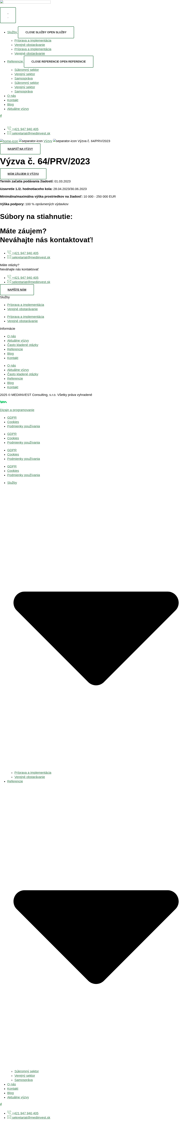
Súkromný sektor (26, 70)
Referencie (15, 349)
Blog (10, 353)
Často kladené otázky (22, 345)
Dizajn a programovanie (17, 410)
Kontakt (12, 358)
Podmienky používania (23, 426)
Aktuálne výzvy (18, 340)
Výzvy (48, 141)
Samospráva (23, 78)
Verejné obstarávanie (29, 45)
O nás (11, 336)
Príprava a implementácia (32, 40)
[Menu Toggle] (8, 15)
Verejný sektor (24, 74)
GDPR (12, 417)
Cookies (13, 422)
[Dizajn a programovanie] (7, 402)
